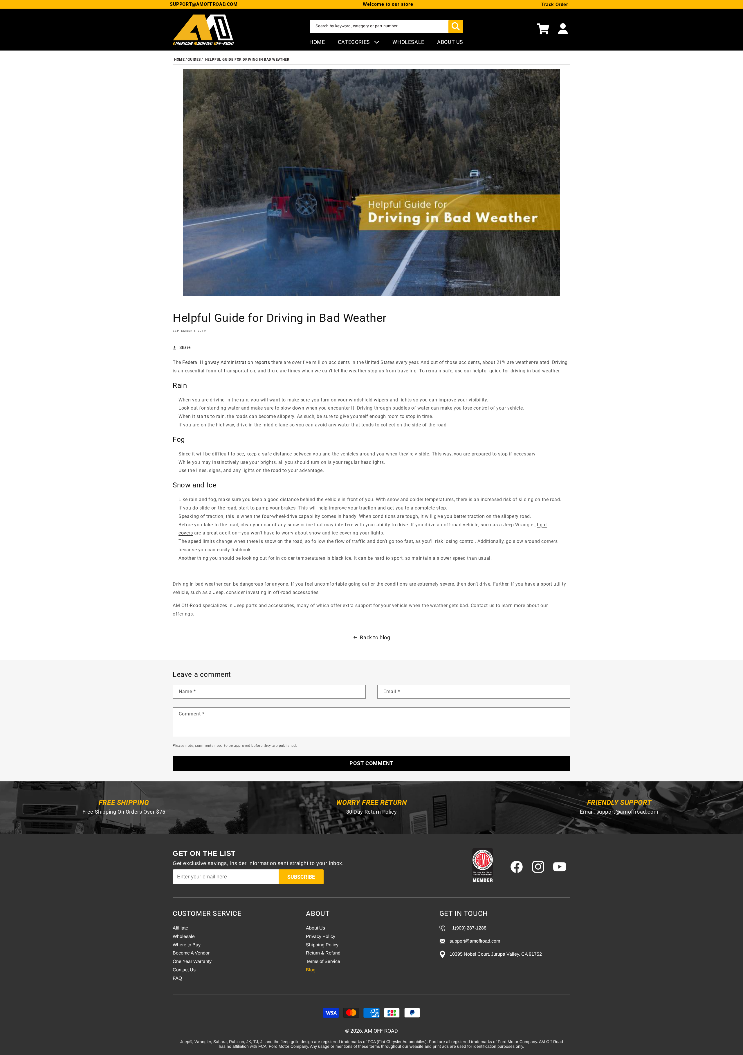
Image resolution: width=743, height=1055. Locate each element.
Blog (310, 969)
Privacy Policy (320, 936)
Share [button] (185, 347)
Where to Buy (187, 944)
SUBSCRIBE (301, 877)
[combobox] (386, 26)
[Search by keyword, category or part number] (455, 26)
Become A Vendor (191, 952)
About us (450, 42)
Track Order (554, 4)
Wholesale (184, 936)
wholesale (408, 42)
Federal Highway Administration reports (226, 362)
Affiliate (180, 927)
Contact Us (184, 969)
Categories (355, 42)
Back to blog (375, 637)
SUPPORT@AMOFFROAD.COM (204, 4)
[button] (543, 29)
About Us (315, 927)
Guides (194, 60)
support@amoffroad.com (627, 812)
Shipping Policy (322, 944)
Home (317, 42)
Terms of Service (323, 961)
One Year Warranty (192, 961)
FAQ (177, 978)
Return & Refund (323, 952)
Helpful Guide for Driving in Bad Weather (247, 60)
